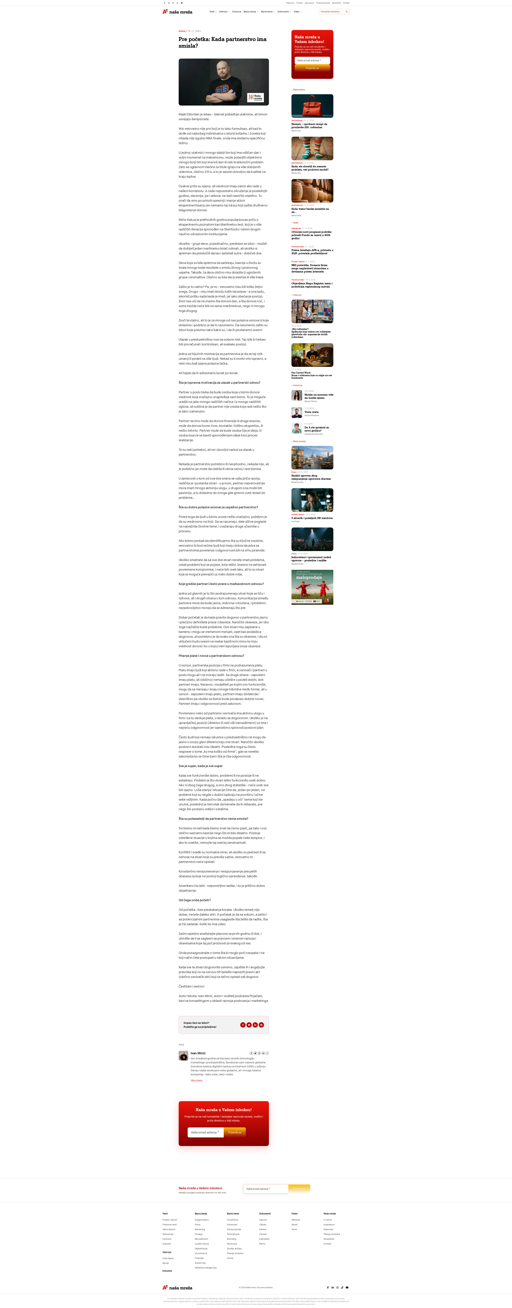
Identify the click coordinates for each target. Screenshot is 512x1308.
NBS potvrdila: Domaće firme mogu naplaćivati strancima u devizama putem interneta (309, 268)
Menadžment (201, 1239)
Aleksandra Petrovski (314, 434)
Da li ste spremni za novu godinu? (317, 429)
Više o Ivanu (196, 1080)
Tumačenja (232, 1219)
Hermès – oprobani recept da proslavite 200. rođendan (309, 125)
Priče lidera (168, 1258)
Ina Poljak (295, 521)
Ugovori (263, 1219)
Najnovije (290, 3)
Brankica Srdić (297, 482)
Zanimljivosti (297, 120)
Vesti (211, 11)
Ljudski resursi (297, 514)
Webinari (295, 1219)
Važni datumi (169, 1229)
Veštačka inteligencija (206, 1267)
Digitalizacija (201, 1248)
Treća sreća (312, 412)
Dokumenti (283, 11)
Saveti (294, 1224)
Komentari (232, 1224)
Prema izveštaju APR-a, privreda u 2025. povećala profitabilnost (312, 252)
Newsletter (336, 3)
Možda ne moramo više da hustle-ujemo (319, 396)
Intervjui (223, 11)
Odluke (262, 1224)
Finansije (199, 1258)
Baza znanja (250, 11)
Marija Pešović (311, 401)
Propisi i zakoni (298, 261)
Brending (231, 1239)
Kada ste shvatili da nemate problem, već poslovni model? (310, 168)
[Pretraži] (346, 11)
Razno (262, 1243)
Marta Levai (296, 131)
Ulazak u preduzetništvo (196, 339)
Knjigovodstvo (202, 1219)
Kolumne (236, 11)
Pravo (294, 472)
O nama (299, 3)
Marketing (200, 1229)
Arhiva (182, 31)
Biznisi (166, 1263)
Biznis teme (267, 11)
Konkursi (167, 1239)
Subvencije (296, 228)
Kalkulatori (264, 1239)
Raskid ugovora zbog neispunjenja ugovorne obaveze (311, 477)
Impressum (309, 3)
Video (296, 11)
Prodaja (199, 1234)
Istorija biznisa (234, 1229)
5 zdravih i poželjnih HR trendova (312, 518)
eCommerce (201, 1253)
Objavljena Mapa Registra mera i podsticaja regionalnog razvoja (311, 285)
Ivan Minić (198, 1053)
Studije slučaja (234, 1248)
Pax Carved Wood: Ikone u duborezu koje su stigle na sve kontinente (311, 375)
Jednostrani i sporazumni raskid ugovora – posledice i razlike (311, 559)
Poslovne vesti (297, 247)
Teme (294, 1229)
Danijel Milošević (312, 415)
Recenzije (232, 1243)
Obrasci (263, 1234)
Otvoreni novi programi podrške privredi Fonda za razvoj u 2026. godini (311, 235)
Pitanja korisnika (323, 3)
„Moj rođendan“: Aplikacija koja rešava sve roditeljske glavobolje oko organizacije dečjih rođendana (311, 333)
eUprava (167, 1243)
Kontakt (346, 3)
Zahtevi (263, 1229)
